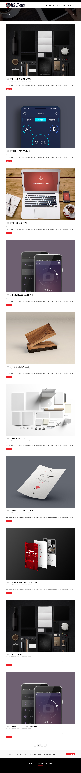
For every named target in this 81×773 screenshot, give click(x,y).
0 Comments (24, 81)
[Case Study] (40, 626)
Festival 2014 (18, 439)
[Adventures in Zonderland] (40, 554)
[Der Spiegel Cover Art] (40, 266)
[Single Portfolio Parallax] (40, 698)
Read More (9, 89)
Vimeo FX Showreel (21, 223)
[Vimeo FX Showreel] (40, 194)
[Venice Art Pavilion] (40, 122)
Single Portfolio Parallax (25, 726)
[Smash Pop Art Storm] (40, 482)
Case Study (17, 654)
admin (18, 81)
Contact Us (71, 754)
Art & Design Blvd (20, 367)
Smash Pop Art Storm (22, 511)
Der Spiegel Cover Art (22, 295)
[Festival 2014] (40, 410)
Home (73, 14)
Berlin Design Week (21, 79)
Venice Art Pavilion (21, 151)
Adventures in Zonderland (25, 582)
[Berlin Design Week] (40, 50)
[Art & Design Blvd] (40, 338)
